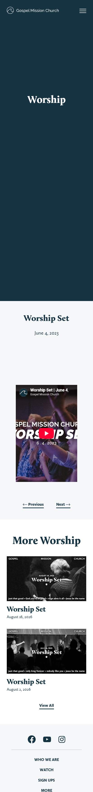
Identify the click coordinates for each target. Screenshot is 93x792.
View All (46, 705)
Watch (46, 770)
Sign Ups (46, 780)
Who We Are (46, 759)
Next (61, 504)
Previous (35, 504)
